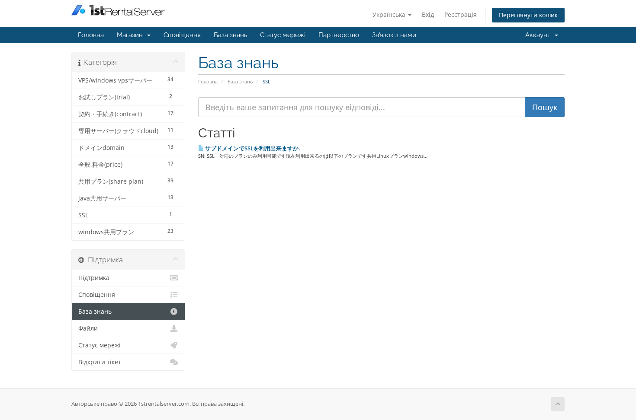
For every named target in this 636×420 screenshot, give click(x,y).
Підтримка (93, 278)
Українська (390, 14)
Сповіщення (182, 35)
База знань (230, 35)
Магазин (131, 35)
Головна (91, 35)
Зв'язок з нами (394, 35)
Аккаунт (539, 35)
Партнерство (338, 35)
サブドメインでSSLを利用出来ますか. (252, 148)
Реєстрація (460, 14)
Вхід (428, 14)
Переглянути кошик (528, 15)
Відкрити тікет (99, 362)
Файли (88, 328)
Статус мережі (282, 35)
